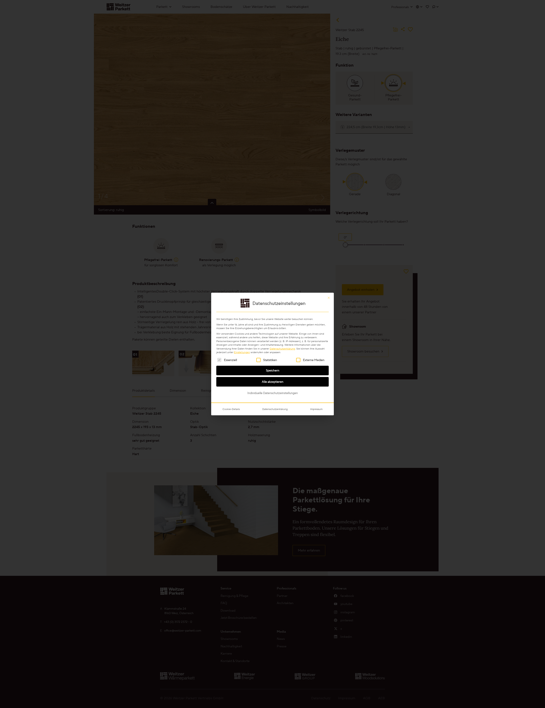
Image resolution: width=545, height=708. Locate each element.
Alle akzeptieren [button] (272, 382)
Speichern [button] (272, 370)
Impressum (316, 409)
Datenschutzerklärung (282, 348)
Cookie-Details (231, 409)
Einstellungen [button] (242, 352)
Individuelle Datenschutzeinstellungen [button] (272, 393)
